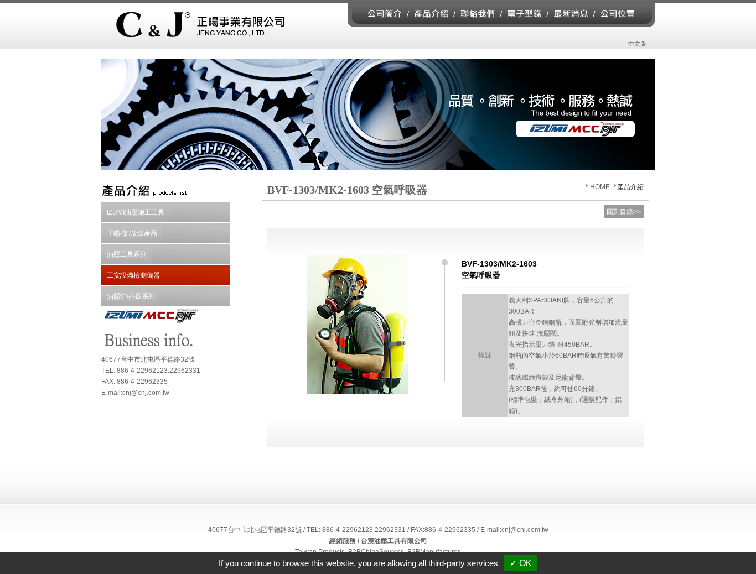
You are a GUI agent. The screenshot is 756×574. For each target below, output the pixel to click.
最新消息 (570, 13)
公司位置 (624, 13)
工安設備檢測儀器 (133, 275)
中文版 (637, 43)
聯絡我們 (479, 13)
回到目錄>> (624, 212)
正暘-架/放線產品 (132, 233)
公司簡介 (378, 13)
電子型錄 (524, 13)
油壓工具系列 (127, 254)
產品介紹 (432, 13)
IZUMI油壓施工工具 (135, 212)
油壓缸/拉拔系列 (131, 296)
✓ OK (521, 563)
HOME (600, 187)
